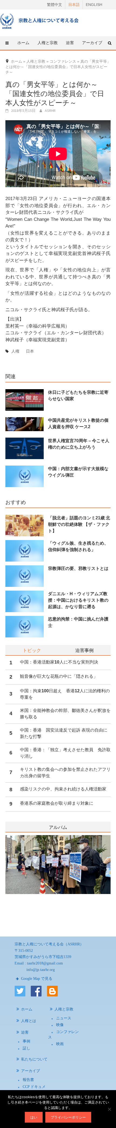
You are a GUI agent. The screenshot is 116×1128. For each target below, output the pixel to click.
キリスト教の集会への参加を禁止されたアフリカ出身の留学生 (65, 772)
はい (33, 1117)
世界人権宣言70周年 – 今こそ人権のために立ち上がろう (78, 443)
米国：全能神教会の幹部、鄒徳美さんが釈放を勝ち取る (65, 713)
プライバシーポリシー (68, 1117)
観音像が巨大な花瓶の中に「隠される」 (59, 676)
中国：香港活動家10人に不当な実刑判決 (59, 662)
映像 (60, 1025)
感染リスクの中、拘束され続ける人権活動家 (63, 789)
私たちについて (34, 1059)
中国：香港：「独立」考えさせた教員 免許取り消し (65, 752)
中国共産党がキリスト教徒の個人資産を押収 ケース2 (78, 423)
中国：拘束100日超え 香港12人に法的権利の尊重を (65, 694)
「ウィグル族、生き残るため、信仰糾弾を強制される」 (78, 546)
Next (107, 879)
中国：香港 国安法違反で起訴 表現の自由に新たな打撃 (63, 733)
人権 (15, 351)
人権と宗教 (63, 1009)
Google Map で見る (36, 979)
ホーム (23, 42)
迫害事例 (84, 650)
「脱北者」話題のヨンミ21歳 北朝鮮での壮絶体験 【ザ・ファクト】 (79, 524)
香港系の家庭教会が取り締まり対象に (56, 803)
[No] (109, 1109)
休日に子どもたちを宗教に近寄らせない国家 (78, 395)
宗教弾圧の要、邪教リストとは (78, 568)
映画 (60, 1044)
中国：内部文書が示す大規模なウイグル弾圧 (78, 471)
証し (26, 1048)
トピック (32, 650)
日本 (30, 351)
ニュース (63, 1018)
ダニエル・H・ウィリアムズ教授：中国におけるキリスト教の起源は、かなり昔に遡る (78, 600)
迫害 (25, 1032)
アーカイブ (30, 1071)
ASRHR (50, 110)
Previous (5, 879)
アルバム (58, 827)
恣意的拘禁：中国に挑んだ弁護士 (78, 622)
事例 (26, 1041)
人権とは (28, 1021)
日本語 (74, 4)
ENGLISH (94, 4)
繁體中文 (54, 4)
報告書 (28, 1080)
